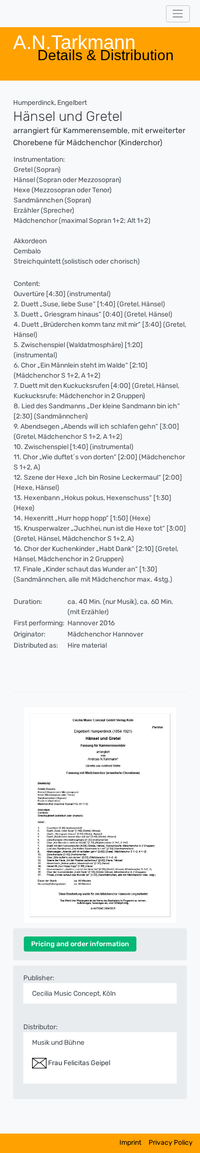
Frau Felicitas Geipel (78, 1063)
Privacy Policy (171, 1142)
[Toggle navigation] (178, 13)
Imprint (130, 1142)
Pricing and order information (80, 944)
